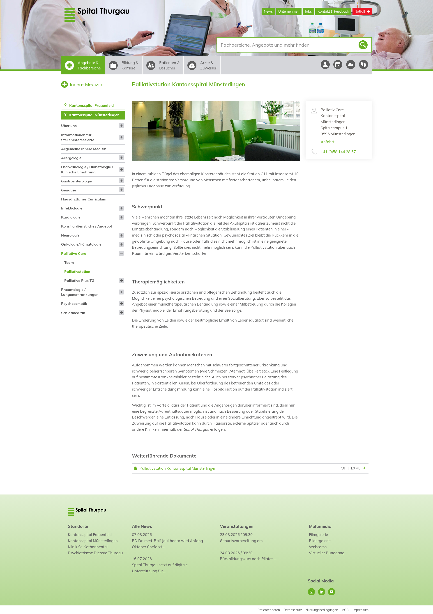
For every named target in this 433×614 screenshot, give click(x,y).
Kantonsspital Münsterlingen (93, 540)
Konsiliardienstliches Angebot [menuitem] (86, 226)
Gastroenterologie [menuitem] (76, 181)
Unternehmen (288, 11)
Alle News (142, 526)
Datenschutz (292, 610)
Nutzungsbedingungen (322, 610)
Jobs (308, 11)
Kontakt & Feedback (333, 11)
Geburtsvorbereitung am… (242, 540)
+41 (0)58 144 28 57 (338, 151)
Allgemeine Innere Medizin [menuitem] (83, 149)
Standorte (78, 526)
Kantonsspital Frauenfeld (90, 534)
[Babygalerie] (363, 64)
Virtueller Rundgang (326, 552)
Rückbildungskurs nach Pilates (246, 558)
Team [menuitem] (69, 262)
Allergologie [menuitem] (71, 158)
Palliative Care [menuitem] (73, 253)
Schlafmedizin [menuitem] (73, 312)
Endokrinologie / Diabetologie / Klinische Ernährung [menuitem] (87, 169)
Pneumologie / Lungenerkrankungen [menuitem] (80, 292)
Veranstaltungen (236, 526)
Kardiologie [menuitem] (71, 217)
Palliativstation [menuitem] (77, 271)
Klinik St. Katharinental (88, 546)
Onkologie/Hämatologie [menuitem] (81, 244)
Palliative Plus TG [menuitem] (79, 280)
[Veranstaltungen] (338, 64)
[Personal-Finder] (325, 64)
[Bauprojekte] (350, 64)
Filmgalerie (318, 534)
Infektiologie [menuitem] (71, 208)
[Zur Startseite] (107, 15)
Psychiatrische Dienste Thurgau (95, 552)
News (268, 11)
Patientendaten (269, 610)
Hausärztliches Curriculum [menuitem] (83, 199)
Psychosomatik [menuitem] (74, 303)
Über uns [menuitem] (69, 125)
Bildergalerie (320, 540)
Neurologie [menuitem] (70, 235)
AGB (345, 610)
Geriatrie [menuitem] (68, 190)
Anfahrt (327, 141)
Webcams (318, 546)
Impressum (360, 610)
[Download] (363, 468)
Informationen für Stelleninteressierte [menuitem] (77, 137)
